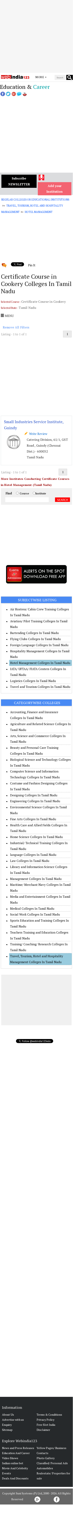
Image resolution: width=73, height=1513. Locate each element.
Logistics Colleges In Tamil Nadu (33, 681)
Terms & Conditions (49, 1414)
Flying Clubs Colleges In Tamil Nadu (35, 639)
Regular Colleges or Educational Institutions (35, 199)
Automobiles (45, 1468)
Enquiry (7, 1425)
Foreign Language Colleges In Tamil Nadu (39, 645)
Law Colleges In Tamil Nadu (29, 861)
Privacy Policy (45, 1420)
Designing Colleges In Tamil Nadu (33, 795)
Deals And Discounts (15, 1478)
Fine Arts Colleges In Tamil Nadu (33, 819)
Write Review (37, 434)
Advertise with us (13, 1420)
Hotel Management (39, 212)
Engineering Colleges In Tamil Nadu (35, 801)
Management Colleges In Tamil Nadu (35, 879)
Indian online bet (12, 1463)
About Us (8, 1414)
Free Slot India (46, 1425)
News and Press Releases (18, 1448)
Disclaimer (43, 1430)
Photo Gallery (46, 1458)
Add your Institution (54, 189)
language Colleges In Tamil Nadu (33, 855)
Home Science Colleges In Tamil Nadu (36, 837)
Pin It (31, 265)
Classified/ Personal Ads (52, 1463)
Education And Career (16, 1453)
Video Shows (10, 1458)
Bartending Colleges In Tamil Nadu (34, 633)
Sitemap (7, 1430)
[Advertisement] (36, 36)
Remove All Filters (16, 327)
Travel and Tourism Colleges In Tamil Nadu (40, 687)
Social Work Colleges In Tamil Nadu (35, 914)
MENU (9, 315)
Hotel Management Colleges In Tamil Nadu (40, 663)
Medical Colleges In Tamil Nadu (32, 908)
